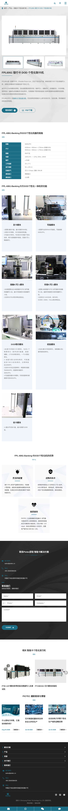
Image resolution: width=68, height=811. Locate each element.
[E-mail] (8, 809)
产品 (10, 8)
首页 (5, 8)
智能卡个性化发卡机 (19, 98)
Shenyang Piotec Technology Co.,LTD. (32, 800)
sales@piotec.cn (10, 562)
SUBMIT (9, 627)
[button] (66, 673)
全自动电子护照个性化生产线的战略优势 (57, 720)
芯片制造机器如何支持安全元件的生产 (34, 720)
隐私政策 (37, 803)
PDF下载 (28, 110)
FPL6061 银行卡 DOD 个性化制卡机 (40, 8)
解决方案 (7, 747)
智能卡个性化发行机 (20, 8)
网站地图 (30, 803)
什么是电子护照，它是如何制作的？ (10, 722)
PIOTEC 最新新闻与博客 (34, 696)
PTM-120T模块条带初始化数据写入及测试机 (17, 687)
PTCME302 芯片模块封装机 (46, 686)
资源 (5, 756)
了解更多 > (16, 729)
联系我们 (9, 110)
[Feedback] (59, 809)
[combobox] (4, 603)
